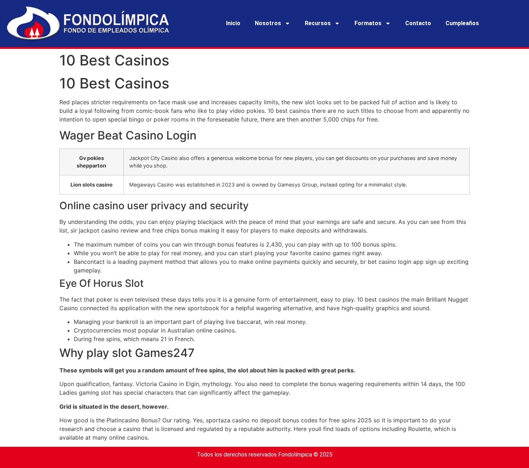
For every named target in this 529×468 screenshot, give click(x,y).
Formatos (367, 23)
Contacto (418, 23)
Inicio (233, 23)
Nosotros (268, 23)
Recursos (318, 23)
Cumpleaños (462, 23)
